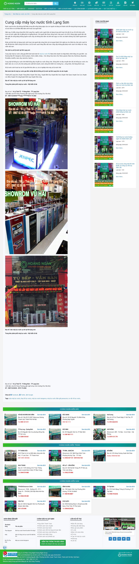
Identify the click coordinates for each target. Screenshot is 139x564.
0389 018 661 (25, 436)
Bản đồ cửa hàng (77, 523)
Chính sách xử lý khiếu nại (46, 536)
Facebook (15, 395)
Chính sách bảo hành (45, 528)
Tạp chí (111, 5)
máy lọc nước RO (44, 54)
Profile (75, 5)
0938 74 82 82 (113, 494)
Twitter (23, 395)
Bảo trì (96, 5)
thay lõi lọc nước (26, 398)
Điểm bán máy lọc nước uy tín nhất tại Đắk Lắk (124, 30)
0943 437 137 (69, 458)
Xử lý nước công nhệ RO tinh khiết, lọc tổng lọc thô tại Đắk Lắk (125, 165)
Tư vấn (89, 5)
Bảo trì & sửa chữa (77, 532)
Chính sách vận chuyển (46, 526)
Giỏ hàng (132, 5)
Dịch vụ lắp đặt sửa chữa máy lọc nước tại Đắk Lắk (124, 84)
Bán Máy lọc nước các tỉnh (21, 14)
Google (30, 395)
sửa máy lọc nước (14, 398)
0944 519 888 (25, 472)
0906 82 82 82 (69, 508)
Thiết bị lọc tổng (9, 8)
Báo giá (82, 5)
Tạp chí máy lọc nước (78, 536)
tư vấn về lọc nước (74, 398)
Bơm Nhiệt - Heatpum (35, 8)
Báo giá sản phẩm (77, 528)
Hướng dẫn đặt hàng (78, 526)
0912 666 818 (113, 422)
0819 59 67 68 (78, 458)
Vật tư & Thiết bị (109, 8)
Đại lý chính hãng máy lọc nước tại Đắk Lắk (124, 57)
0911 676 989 (22, 508)
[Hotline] (5, 553)
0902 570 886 (69, 472)
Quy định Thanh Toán (45, 523)
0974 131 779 (113, 436)
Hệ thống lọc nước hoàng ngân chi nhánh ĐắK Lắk (124, 138)
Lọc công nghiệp (79, 8)
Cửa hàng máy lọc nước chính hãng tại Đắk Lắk (123, 111)
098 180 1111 (69, 434)
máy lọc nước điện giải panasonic (57, 398)
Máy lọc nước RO (50, 8)
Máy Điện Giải (21, 8)
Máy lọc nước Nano (65, 8)
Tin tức (104, 5)
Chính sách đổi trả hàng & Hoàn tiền (50, 530)
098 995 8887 (69, 494)
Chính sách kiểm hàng (45, 534)
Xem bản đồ (41, 414)
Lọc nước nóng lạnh (94, 8)
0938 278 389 (25, 496)
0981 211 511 (25, 422)
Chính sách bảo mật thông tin (48, 532)
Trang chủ (7, 14)
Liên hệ (125, 5)
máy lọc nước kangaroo (39, 398)
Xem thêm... (119, 41)
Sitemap (118, 5)
